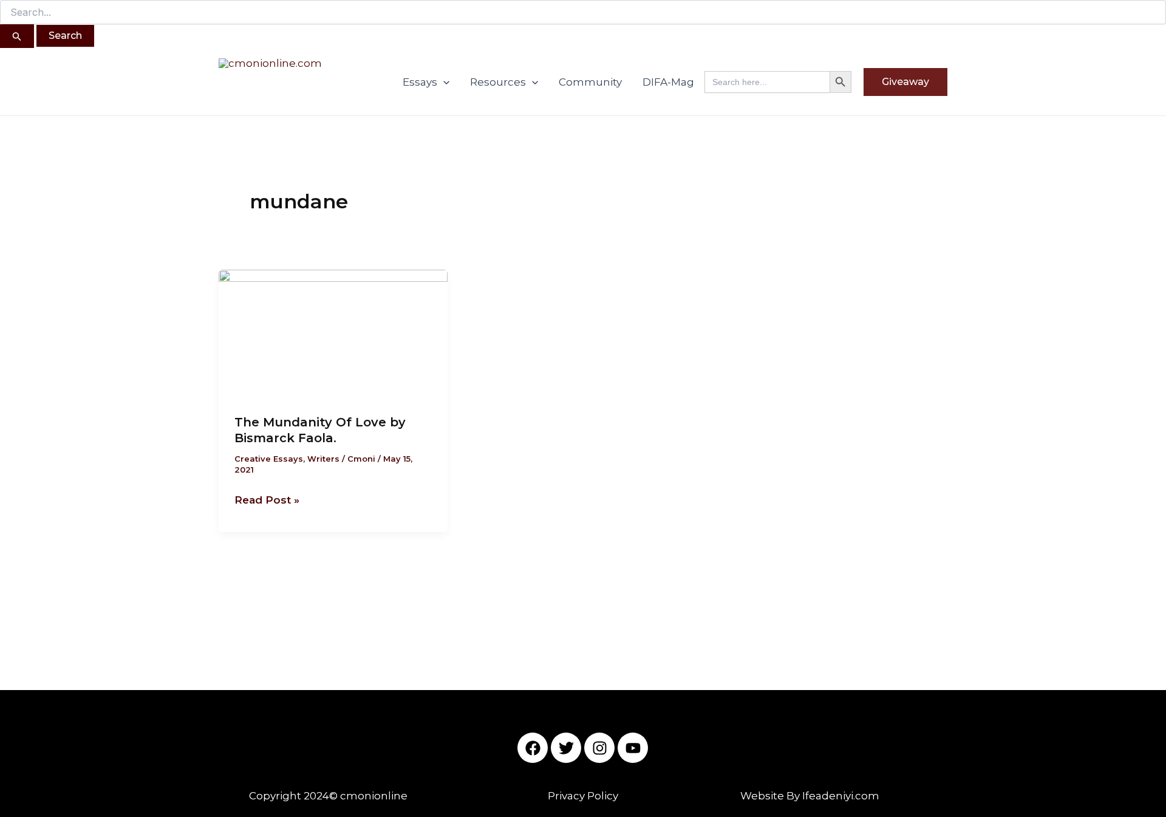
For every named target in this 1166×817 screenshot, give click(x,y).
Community (590, 82)
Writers (323, 458)
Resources (498, 82)
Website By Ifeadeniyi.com (809, 796)
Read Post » (266, 498)
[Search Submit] (17, 36)
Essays (420, 82)
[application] (443, 82)
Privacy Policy (583, 796)
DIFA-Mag (668, 82)
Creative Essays (268, 458)
